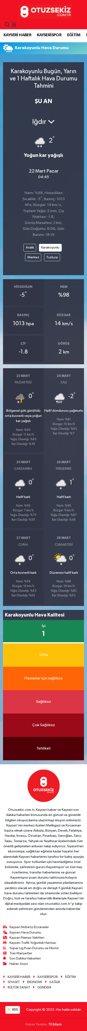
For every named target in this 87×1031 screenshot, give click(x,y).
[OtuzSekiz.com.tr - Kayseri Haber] (43, 11)
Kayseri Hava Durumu (25, 932)
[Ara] (7, 25)
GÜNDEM (44, 987)
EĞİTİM (73, 35)
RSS (15, 1009)
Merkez (33, 257)
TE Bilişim (55, 1024)
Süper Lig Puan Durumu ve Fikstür (34, 948)
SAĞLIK (54, 982)
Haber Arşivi (19, 964)
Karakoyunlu (50, 247)
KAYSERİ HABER (17, 35)
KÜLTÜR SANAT (19, 987)
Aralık (30, 247)
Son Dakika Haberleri (25, 958)
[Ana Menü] (14, 25)
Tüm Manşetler (21, 953)
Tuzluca (52, 257)
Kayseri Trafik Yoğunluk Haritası (33, 942)
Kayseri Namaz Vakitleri (27, 937)
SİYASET (14, 982)
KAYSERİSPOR (49, 35)
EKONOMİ (34, 982)
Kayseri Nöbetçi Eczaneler (29, 927)
